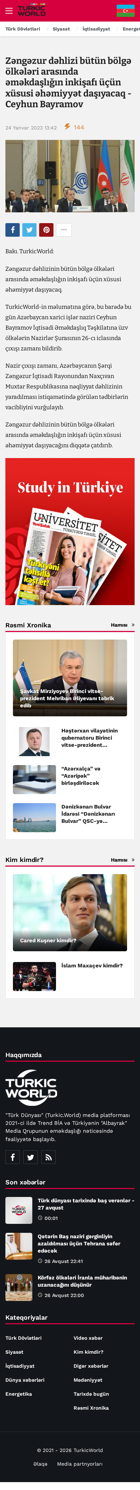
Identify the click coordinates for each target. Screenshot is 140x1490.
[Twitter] (30, 1157)
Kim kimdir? (88, 1352)
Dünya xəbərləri (25, 1380)
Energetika (18, 1394)
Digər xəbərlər (91, 1366)
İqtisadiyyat (19, 1366)
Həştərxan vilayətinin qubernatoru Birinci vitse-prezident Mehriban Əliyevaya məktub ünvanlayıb (89, 745)
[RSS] (48, 1157)
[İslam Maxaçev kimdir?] (34, 976)
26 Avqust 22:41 (64, 1261)
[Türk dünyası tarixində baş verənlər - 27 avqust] (18, 1210)
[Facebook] (12, 1157)
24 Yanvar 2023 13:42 (31, 128)
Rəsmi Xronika (91, 1408)
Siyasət (14, 1352)
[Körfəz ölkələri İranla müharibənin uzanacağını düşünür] (18, 1287)
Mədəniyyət (88, 1380)
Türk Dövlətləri (23, 1338)
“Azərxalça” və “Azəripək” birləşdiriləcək (81, 775)
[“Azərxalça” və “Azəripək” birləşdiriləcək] (34, 779)
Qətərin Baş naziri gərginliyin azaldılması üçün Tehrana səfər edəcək (79, 1243)
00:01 (51, 1218)
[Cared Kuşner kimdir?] (70, 912)
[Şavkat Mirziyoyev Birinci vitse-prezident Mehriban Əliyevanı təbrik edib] (70, 678)
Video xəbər (88, 1338)
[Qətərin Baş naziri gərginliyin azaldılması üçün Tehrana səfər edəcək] (18, 1246)
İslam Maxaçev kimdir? (92, 965)
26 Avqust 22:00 (64, 1295)
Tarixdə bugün (91, 1394)
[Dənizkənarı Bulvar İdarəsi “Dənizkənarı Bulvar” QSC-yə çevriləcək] (34, 817)
